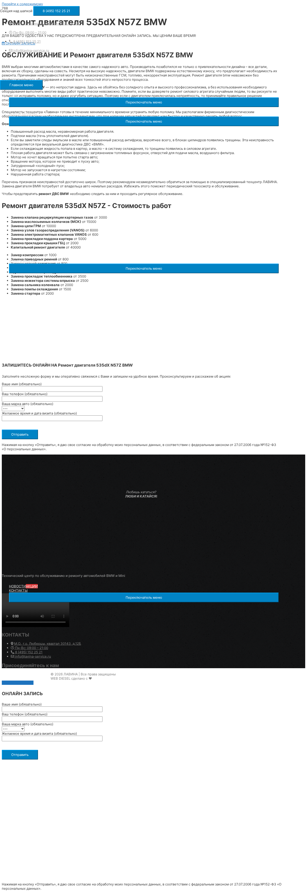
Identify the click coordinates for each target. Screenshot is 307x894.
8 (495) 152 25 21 (28, 652)
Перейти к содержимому (22, 4)
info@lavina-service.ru (32, 656)
